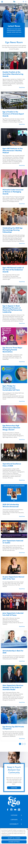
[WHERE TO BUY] (23, 1)
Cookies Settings (14, 842)
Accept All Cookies (14, 838)
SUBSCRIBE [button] (14, 788)
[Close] (27, 829)
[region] (14, 836)
